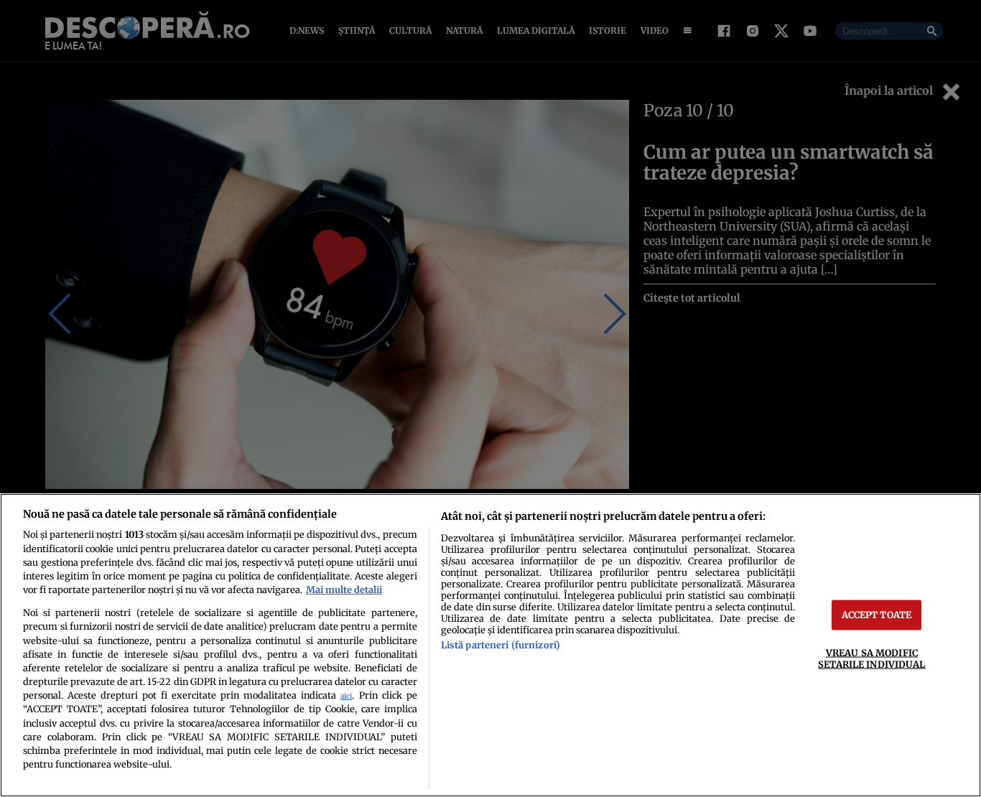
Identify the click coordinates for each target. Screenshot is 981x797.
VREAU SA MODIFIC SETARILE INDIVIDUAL (871, 658)
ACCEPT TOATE (877, 614)
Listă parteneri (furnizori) (500, 645)
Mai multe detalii (344, 589)
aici (346, 696)
